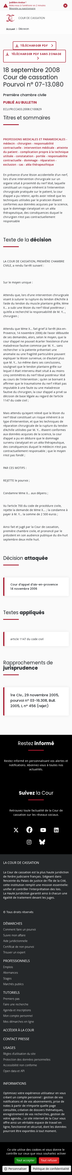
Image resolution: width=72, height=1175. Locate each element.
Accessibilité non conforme (20, 1065)
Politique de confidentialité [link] (51, 1169)
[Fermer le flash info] (65, 5)
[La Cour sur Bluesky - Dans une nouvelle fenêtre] (42, 842)
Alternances (10, 972)
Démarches (12, 923)
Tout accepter (25, 1160)
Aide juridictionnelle (15, 941)
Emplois (8, 967)
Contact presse (16, 1039)
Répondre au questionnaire (22, 8)
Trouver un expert (14, 952)
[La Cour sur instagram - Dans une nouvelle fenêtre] (29, 842)
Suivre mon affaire (14, 935)
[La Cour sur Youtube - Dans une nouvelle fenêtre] (43, 830)
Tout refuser (49, 1160)
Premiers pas (11, 999)
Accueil (10, 29)
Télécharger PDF (34, 46)
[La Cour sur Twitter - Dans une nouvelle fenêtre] (16, 830)
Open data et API (14, 1071)
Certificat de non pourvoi (18, 947)
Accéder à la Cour (18, 1030)
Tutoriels (11, 992)
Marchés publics (13, 984)
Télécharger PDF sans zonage (36, 54)
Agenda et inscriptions (17, 1010)
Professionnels (16, 961)
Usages (9, 1048)
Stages (7, 978)
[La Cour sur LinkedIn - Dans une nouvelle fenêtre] (56, 830)
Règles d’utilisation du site (19, 1054)
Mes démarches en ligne (18, 1021)
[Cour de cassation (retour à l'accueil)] (37, 18)
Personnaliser (17, 1169)
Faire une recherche (15, 1004)
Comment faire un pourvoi (19, 929)
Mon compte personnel (18, 1016)
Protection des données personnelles (26, 1059)
